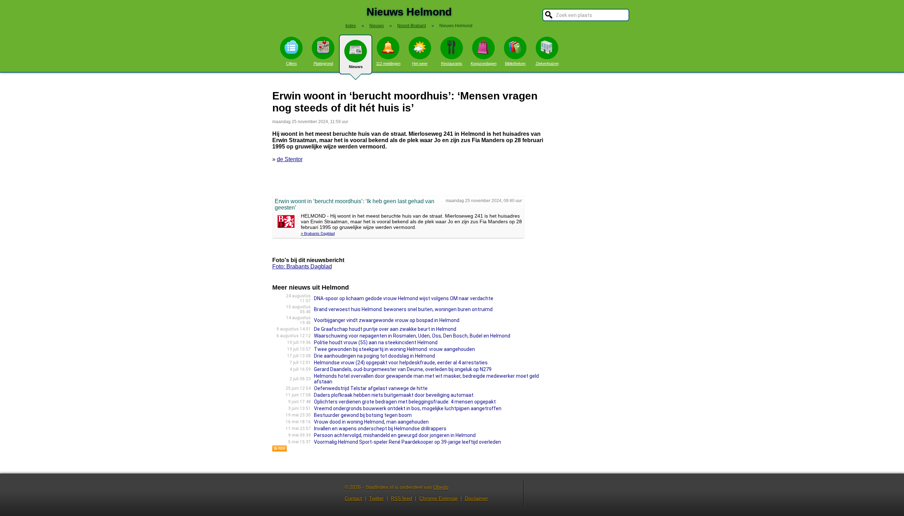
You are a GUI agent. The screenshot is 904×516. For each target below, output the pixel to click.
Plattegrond (323, 63)
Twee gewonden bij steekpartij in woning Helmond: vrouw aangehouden (394, 349)
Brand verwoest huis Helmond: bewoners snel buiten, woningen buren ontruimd (403, 309)
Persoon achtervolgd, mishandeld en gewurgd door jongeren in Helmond (395, 435)
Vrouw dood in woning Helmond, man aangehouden (371, 422)
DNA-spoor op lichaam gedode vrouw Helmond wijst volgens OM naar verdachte (403, 298)
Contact (353, 498)
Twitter (376, 498)
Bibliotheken (515, 63)
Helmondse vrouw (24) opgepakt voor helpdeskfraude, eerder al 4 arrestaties (401, 362)
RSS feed (401, 498)
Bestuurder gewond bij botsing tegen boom (363, 415)
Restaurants (451, 63)
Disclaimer (476, 498)
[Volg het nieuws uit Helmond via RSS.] (279, 450)
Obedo (440, 487)
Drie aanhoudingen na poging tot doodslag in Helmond (374, 356)
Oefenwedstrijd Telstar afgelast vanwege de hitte (371, 388)
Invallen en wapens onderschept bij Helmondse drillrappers (380, 428)
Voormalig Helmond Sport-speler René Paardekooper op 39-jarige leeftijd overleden (407, 442)
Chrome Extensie (438, 498)
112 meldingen (388, 63)
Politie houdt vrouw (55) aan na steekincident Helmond (376, 342)
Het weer (420, 63)
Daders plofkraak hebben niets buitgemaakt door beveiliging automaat (394, 395)
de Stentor (290, 159)
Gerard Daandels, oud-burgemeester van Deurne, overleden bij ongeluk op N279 (403, 369)
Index (350, 25)
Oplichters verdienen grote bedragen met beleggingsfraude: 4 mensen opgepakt (405, 402)
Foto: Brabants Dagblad (302, 266)
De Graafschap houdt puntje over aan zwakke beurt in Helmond (385, 329)
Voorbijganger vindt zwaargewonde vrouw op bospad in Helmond (386, 320)
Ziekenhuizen (547, 63)
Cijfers (291, 63)
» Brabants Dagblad (318, 233)
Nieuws (356, 67)
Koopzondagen (483, 63)
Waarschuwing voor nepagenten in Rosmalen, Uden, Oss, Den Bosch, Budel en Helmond (412, 336)
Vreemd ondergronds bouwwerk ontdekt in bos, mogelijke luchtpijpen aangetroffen (407, 408)
